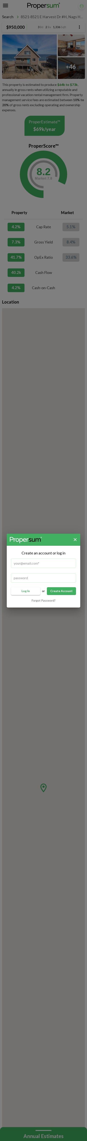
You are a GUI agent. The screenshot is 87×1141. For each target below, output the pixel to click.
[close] (75, 540)
